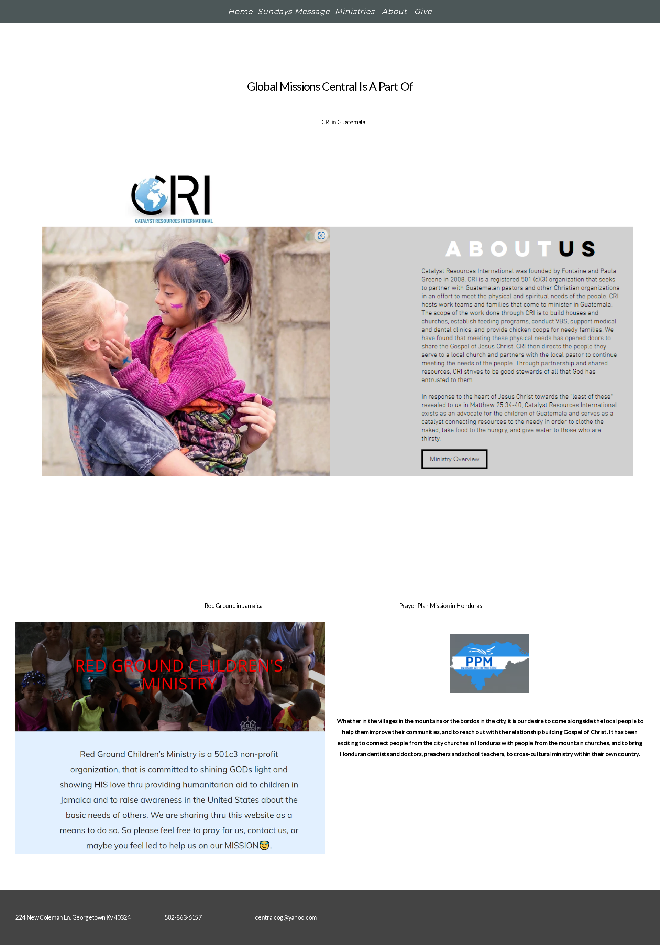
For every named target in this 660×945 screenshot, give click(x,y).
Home (240, 11)
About (395, 11)
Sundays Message (293, 11)
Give (423, 11)
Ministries (356, 11)
